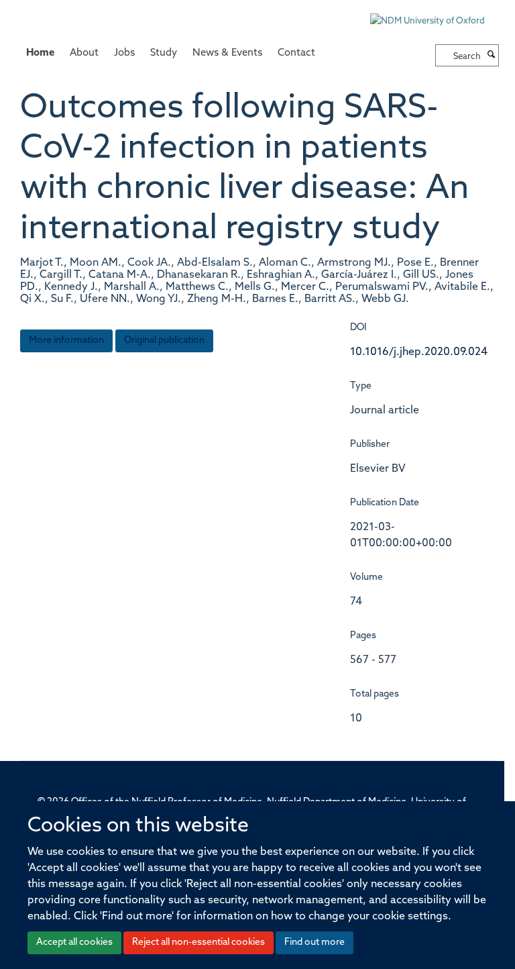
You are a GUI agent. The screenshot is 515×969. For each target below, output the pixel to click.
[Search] (491, 55)
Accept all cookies (74, 942)
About (84, 53)
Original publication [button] (164, 341)
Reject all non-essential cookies (198, 942)
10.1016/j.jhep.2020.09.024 (419, 352)
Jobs (124, 53)
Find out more (314, 942)
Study (163, 53)
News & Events (227, 53)
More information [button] (66, 341)
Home (40, 53)
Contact (296, 53)
